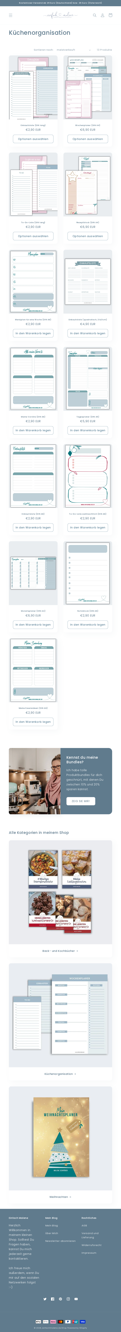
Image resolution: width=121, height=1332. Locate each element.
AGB (84, 1225)
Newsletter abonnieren (60, 1241)
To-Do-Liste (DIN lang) (33, 222)
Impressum (89, 1253)
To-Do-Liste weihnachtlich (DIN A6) (87, 514)
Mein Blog (51, 1225)
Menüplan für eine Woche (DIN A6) (33, 320)
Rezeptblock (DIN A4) (87, 222)
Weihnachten (58, 1197)
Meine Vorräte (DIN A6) (33, 417)
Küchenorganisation (59, 1074)
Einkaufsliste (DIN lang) (33, 125)
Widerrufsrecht (92, 1245)
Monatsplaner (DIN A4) (33, 611)
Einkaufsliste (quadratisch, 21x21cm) (88, 320)
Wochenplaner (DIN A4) (87, 125)
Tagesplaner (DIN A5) (87, 417)
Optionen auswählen (33, 139)
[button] (11, 15)
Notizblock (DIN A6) (87, 611)
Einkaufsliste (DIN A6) (33, 514)
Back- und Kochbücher (58, 951)
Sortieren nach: (43, 50)
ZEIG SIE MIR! (81, 801)
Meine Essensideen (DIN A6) (33, 708)
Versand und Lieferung (90, 1235)
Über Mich (51, 1233)
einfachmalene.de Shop (54, 1328)
